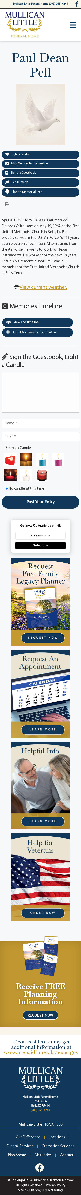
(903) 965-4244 (40, 1110)
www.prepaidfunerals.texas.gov (41, 1052)
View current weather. (43, 287)
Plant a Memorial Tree (26, 192)
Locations (57, 1137)
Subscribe (40, 545)
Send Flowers (19, 182)
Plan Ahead (17, 1155)
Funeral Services (20, 1146)
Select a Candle (18, 448)
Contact (66, 1155)
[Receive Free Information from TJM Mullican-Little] (40, 955)
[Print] (7, 204)
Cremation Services (58, 1146)
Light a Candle (20, 154)
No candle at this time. (26, 489)
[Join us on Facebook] (39, 1167)
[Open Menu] (72, 25)
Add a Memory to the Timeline (29, 163)
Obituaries (43, 1155)
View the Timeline (26, 322)
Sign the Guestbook (23, 172)
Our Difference (28, 1137)
